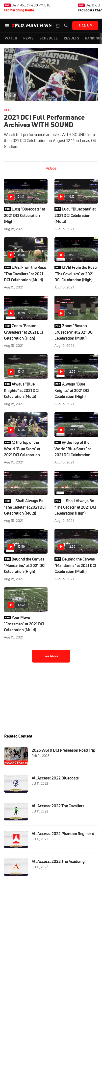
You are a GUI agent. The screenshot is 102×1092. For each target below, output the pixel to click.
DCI (6, 110)
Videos (51, 168)
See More (51, 656)
